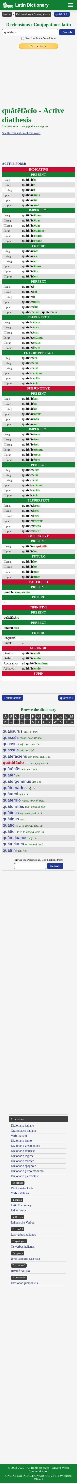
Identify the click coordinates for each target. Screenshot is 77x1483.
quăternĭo (24, 800)
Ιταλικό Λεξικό (20, 1270)
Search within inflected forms (40, 38)
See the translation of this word (21, 133)
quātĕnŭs (20, 768)
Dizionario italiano (22, 1125)
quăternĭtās (24, 806)
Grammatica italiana (23, 1130)
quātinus (14, 819)
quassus (22, 743)
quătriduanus (20, 837)
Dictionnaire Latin (22, 1188)
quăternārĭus (20, 787)
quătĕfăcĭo (62, 14)
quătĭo (22, 825)
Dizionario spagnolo (23, 1166)
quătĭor (23, 831)
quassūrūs (20, 731)
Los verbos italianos (23, 1234)
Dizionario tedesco (22, 1161)
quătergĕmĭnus (22, 781)
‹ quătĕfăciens (12, 697)
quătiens (23, 812)
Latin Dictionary (21, 1205)
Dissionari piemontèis (24, 1283)
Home (7, 14)
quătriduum (23, 844)
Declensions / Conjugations (33, 14)
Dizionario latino (21, 1140)
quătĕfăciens (27, 756)
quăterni (16, 794)
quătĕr (12, 775)
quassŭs (23, 737)
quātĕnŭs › (66, 697)
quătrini (15, 850)
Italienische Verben (23, 1222)
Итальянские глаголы (25, 1258)
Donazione (38, 46)
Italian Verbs (18, 1210)
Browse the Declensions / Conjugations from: (38, 859)
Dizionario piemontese (25, 1176)
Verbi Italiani (19, 1135)
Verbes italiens (20, 1193)
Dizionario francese (23, 1150)
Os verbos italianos (23, 1246)
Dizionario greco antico (25, 1145)
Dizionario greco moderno (27, 1171)
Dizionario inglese (22, 1156)
